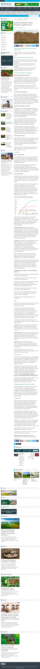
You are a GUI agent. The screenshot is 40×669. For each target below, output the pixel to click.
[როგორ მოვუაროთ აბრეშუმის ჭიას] (35, 475)
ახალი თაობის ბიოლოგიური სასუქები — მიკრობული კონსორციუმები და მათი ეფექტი (9, 144)
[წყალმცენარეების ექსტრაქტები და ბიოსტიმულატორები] (3, 123)
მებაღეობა (3, 35)
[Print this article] (26, 46)
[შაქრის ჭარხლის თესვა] (18, 475)
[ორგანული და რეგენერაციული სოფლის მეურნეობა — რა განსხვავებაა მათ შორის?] (3, 136)
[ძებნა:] (34, 15)
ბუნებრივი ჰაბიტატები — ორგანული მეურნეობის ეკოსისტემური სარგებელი (8, 129)
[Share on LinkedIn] (19, 46)
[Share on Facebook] (15, 46)
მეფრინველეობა (4, 44)
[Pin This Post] (22, 46)
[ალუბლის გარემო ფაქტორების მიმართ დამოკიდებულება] (7, 73)
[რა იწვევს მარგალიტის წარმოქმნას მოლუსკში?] (10, 553)
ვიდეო (3, 150)
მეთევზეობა (3, 40)
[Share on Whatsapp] (28, 46)
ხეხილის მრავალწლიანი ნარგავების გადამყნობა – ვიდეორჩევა (7, 161)
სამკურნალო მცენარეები (7, 574)
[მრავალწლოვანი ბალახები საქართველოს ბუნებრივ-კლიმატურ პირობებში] (26, 475)
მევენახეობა (3, 39)
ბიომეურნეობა (5, 111)
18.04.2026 (17, 27)
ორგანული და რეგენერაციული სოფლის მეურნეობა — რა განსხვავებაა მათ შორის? (9, 137)
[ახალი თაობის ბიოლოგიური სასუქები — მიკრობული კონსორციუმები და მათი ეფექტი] (3, 143)
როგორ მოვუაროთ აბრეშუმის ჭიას (34, 480)
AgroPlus (4, 546)
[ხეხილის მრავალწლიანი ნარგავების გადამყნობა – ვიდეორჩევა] (7, 156)
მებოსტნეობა (3, 37)
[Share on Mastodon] (31, 46)
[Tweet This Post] (17, 46)
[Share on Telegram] (33, 46)
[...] (8, 92)
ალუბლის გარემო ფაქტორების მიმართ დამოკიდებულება (5, 78)
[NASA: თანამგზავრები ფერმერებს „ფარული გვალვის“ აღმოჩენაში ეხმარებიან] (10, 523)
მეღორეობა (3, 47)
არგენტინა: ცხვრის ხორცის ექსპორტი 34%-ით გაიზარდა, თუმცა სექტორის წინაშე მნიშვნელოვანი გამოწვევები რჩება (10, 617)
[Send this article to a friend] (24, 46)
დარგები (20, 18)
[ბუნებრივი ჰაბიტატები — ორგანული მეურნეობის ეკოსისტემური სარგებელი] (3, 128)
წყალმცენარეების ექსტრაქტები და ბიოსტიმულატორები (9, 123)
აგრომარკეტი (5, 631)
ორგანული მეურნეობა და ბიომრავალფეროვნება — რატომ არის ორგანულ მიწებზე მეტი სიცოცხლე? (9, 116)
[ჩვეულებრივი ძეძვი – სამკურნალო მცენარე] (10, 581)
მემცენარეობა (23, 27)
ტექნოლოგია (4, 516)
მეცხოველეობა (4, 49)
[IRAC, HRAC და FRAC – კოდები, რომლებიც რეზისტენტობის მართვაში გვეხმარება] (10, 639)
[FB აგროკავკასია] (39, 1)
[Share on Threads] (37, 46)
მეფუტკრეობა (3, 46)
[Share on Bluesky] (35, 46)
